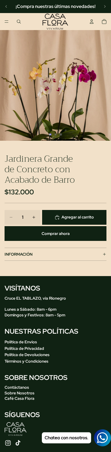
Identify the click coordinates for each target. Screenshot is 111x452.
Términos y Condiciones (26, 361)
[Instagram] (8, 443)
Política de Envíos (21, 341)
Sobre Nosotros (19, 393)
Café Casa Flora (19, 398)
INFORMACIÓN (18, 254)
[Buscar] (19, 21)
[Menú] (6, 21)
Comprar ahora (56, 233)
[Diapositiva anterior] (6, 6)
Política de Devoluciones (27, 354)
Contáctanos (17, 387)
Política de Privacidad (24, 348)
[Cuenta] (91, 21)
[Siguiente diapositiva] (104, 6)
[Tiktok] (18, 443)
